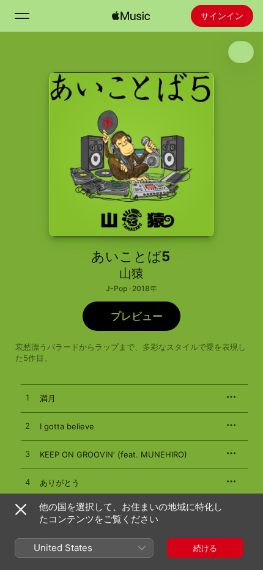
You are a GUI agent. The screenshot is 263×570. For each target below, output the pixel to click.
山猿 (131, 273)
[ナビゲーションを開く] (22, 15)
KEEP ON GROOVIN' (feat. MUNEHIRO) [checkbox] (113, 454)
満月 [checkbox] (48, 398)
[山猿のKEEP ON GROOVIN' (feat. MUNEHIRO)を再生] (27, 454)
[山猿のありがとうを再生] (27, 482)
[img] (131, 15)
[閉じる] (20, 509)
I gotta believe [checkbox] (67, 426)
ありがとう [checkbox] (60, 482)
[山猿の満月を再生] (27, 398)
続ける (205, 548)
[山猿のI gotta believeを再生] (27, 426)
